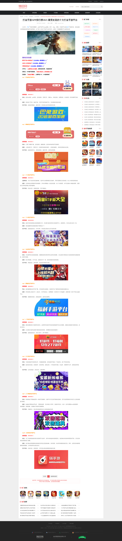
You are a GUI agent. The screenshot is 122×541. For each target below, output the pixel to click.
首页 (24, 12)
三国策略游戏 (87, 36)
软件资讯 (96, 1)
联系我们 (57, 523)
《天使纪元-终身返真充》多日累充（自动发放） (93, 109)
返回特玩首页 (54, 476)
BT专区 (26, 16)
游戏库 (45, 12)
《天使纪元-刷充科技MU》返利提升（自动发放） (93, 101)
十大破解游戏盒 (87, 30)
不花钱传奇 (95, 30)
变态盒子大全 (95, 26)
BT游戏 (56, 12)
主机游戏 (98, 12)
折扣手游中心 (95, 23)
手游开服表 (71, 6)
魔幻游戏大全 (87, 33)
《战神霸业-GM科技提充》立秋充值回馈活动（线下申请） (93, 122)
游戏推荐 (87, 12)
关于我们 (50, 523)
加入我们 (65, 523)
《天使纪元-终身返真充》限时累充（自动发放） (93, 112)
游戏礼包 (101, 1)
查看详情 (68, 88)
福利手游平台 (87, 23)
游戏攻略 (34, 12)
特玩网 (21, 16)
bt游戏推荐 (36, 16)
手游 (28, 27)
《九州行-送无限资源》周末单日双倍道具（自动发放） (93, 117)
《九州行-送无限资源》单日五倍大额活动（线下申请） (93, 119)
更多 (100, 19)
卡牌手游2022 (95, 33)
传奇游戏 (66, 12)
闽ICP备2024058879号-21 (58, 528)
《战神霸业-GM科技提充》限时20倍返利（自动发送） (93, 124)
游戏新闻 (90, 1)
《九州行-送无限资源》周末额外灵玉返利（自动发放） (93, 114)
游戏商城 (77, 6)
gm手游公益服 (87, 26)
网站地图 (72, 523)
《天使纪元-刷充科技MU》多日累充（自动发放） (93, 104)
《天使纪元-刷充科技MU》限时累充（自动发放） (93, 107)
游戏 (67, 27)
